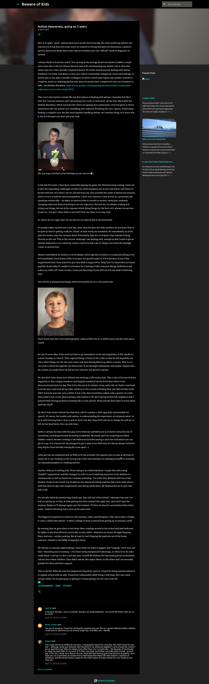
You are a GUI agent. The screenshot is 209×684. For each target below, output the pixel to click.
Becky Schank (51, 625)
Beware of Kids (35, 4)
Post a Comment (45, 669)
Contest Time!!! (148, 98)
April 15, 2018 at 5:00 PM (56, 634)
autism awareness (46, 586)
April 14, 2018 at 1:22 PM (56, 618)
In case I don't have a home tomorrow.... (158, 162)
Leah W (48, 608)
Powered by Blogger (106, 681)
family (58, 586)
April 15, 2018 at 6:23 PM (56, 663)
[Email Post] (39, 583)
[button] (39, 34)
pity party (67, 586)
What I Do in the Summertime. (154, 139)
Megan (48, 641)
